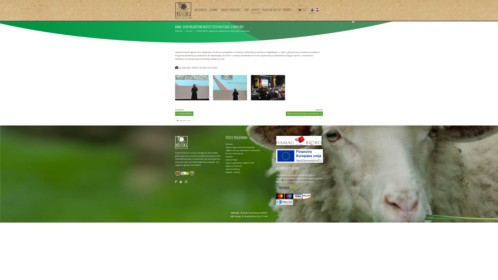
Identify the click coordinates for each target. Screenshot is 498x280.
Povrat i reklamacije (234, 153)
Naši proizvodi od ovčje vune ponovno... (304, 114)
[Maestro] (289, 196)
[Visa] (298, 196)
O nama (213, 10)
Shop (246, 10)
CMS (265, 216)
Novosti (255, 10)
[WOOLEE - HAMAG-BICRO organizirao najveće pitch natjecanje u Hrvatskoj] (192, 87)
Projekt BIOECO (184, 114)
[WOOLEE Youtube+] (181, 182)
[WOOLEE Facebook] (176, 182)
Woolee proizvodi (230, 10)
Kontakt (287, 10)
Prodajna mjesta (271, 10)
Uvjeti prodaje (231, 160)
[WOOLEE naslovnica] (198, 142)
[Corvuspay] (286, 188)
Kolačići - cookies (233, 172)
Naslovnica (201, 10)
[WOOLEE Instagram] (186, 182)
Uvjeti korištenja (233, 169)
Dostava (229, 157)
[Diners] (284, 202)
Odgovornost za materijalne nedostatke (243, 150)
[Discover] (306, 196)
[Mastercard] (280, 196)
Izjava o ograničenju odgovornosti (240, 163)
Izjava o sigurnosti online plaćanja (240, 147)
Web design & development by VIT (246, 216)
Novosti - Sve (185, 121)
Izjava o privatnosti (234, 166)
